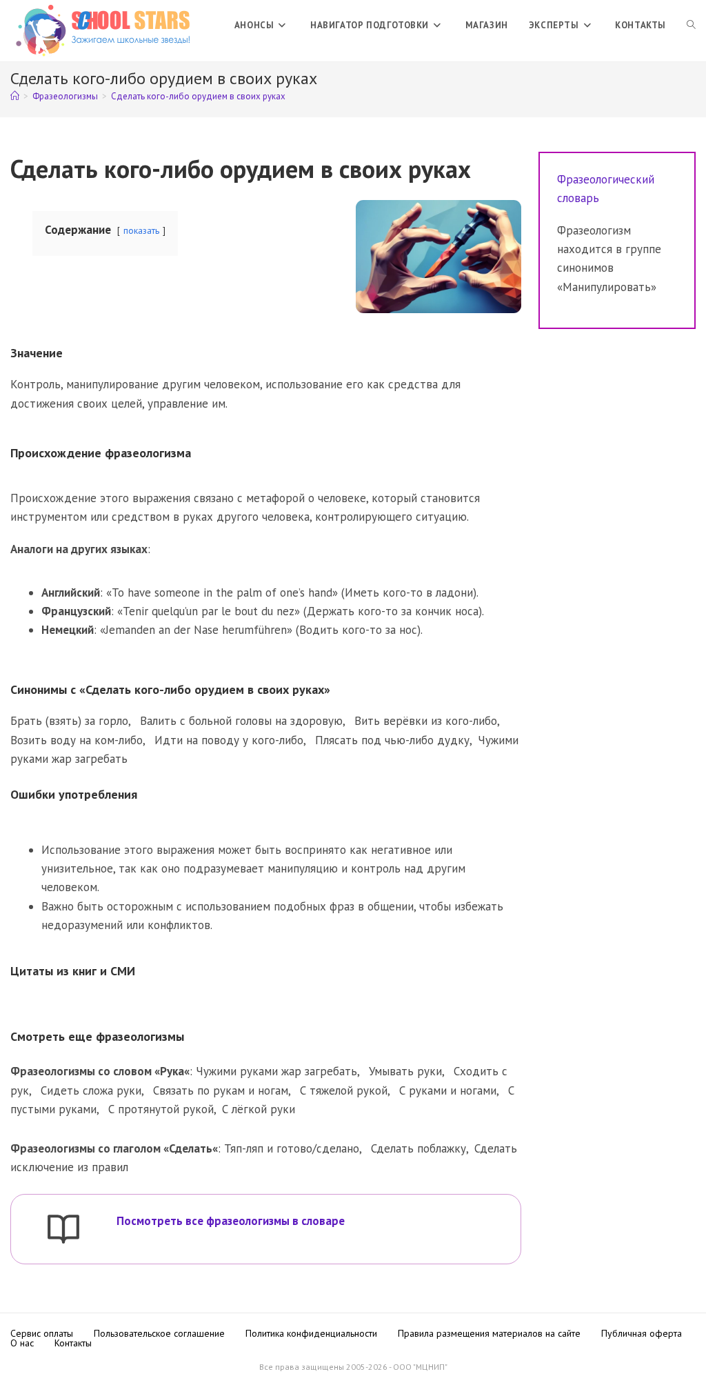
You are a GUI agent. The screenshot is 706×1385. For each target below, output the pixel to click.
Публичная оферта (641, 1333)
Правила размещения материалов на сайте (489, 1333)
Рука (172, 1071)
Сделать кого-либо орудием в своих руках (198, 96)
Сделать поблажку (418, 1148)
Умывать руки (405, 1071)
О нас (22, 1343)
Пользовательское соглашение (159, 1333)
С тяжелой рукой (343, 1090)
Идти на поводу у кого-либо (228, 740)
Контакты (73, 1343)
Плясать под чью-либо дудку (392, 740)
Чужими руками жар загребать (276, 1071)
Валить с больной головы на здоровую (241, 720)
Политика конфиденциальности (311, 1333)
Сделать (190, 1148)
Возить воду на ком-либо (76, 740)
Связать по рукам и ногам (220, 1090)
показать (141, 230)
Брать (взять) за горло (69, 720)
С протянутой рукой (161, 1109)
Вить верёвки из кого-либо (425, 720)
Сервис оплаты (41, 1333)
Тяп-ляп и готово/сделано (291, 1148)
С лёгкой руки (258, 1109)
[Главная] (14, 96)
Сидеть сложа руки (91, 1090)
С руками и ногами (447, 1090)
